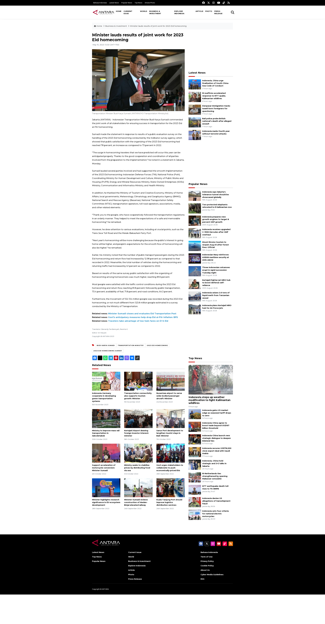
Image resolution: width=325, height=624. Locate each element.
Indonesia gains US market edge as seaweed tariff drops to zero (216, 413)
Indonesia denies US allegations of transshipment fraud (216, 501)
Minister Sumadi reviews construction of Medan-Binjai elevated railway (136, 502)
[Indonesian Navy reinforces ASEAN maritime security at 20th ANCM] (195, 258)
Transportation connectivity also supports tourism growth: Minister (138, 396)
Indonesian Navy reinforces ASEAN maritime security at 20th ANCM (215, 257)
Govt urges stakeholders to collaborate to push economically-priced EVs (169, 468)
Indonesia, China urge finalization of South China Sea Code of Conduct (215, 83)
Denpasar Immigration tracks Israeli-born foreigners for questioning (216, 108)
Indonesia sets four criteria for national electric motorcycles (215, 514)
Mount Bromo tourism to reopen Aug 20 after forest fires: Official (215, 245)
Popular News (126, 3)
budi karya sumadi (106, 345)
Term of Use (207, 557)
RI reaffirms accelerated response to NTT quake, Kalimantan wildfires (214, 96)
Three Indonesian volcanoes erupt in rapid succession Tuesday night (216, 270)
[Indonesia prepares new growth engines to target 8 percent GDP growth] (195, 220)
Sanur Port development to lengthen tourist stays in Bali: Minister (169, 433)
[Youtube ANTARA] (218, 3)
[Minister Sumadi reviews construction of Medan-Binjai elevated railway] (138, 487)
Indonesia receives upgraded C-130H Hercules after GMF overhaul (216, 232)
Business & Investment (155, 12)
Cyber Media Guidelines (212, 574)
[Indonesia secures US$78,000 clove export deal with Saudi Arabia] (195, 452)
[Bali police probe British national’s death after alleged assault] (195, 122)
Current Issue (128, 12)
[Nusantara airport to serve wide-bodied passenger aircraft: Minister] (170, 381)
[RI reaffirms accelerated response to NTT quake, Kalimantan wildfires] (195, 97)
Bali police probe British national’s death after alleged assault (216, 121)
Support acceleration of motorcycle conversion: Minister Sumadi (103, 468)
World (143, 11)
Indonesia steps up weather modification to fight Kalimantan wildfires (209, 400)
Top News (138, 3)
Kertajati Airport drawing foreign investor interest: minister (136, 433)
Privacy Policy (207, 561)
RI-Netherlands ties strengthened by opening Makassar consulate (214, 476)
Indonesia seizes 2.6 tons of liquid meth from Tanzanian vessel (216, 295)
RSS (202, 579)
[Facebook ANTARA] (203, 3)
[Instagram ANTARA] (213, 3)
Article (199, 11)
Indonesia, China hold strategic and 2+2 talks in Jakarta (214, 463)
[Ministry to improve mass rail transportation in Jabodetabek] (106, 418)
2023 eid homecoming (157, 345)
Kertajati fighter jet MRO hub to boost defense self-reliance (216, 283)
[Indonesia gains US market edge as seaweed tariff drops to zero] (195, 414)
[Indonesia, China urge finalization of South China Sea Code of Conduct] (195, 84)
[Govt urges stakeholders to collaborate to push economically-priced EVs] (170, 453)
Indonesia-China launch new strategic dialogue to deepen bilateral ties (216, 438)
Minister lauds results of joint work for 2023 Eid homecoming (158, 26)
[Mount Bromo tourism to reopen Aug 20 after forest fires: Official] (195, 246)
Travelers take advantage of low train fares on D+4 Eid (138, 321)
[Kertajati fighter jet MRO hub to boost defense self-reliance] (195, 284)
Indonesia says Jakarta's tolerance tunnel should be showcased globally (215, 194)
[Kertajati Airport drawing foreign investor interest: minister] (138, 418)
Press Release (218, 12)
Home (118, 11)
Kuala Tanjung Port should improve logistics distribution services (169, 502)
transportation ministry (131, 345)
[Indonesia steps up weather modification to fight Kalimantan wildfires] (211, 379)
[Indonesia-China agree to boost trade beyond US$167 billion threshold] (195, 426)
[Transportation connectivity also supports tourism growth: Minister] (138, 381)
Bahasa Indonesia (100, 3)
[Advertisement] (211, 50)
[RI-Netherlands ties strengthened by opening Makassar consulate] (195, 477)
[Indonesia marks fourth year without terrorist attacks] (195, 135)
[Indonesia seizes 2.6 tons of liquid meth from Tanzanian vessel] (195, 296)
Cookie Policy (207, 566)
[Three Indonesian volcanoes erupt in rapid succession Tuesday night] (195, 271)
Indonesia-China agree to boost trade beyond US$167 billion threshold (215, 425)
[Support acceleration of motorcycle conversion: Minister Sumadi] (106, 453)
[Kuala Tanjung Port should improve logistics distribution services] (170, 487)
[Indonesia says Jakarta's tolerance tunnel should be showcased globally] (195, 195)
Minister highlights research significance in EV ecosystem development (106, 502)
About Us (205, 570)
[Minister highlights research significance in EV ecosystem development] (106, 487)
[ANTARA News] (103, 12)
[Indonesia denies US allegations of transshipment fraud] (195, 502)
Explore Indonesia (179, 12)
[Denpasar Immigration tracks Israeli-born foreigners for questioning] (195, 109)
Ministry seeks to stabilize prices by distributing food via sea (137, 468)
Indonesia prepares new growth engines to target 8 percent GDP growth (215, 219)
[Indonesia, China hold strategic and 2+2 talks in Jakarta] (195, 464)
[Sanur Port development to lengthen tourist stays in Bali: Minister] (170, 418)
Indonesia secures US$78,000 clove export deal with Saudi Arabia (216, 451)
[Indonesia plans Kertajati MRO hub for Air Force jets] (195, 309)
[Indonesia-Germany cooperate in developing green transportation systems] (106, 381)
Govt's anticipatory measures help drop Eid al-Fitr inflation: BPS (143, 317)
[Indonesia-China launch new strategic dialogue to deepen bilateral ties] (195, 439)
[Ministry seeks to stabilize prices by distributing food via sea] (138, 453)
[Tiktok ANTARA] (224, 3)
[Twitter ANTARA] (208, 3)
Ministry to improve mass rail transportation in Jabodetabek (105, 433)
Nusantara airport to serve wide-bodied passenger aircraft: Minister (169, 396)
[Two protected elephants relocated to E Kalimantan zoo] (195, 208)
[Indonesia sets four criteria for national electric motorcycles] (195, 514)
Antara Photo (150, 3)
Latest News (114, 3)
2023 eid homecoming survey (107, 351)
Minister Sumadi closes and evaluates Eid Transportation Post (142, 313)
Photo (208, 11)
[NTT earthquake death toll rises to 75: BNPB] (195, 490)
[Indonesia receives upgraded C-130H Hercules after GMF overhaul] (195, 233)
